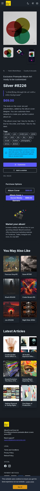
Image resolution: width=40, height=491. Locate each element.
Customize (21, 164)
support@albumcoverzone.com (14, 440)
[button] (3, 3)
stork (12, 137)
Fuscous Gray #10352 (13, 274)
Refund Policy (9, 455)
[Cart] (37, 3)
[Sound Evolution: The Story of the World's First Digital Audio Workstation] (11, 369)
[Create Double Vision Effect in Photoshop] (11, 344)
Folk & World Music (14, 71)
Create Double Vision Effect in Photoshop (10, 356)
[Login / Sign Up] (33, 3)
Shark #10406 (10, 297)
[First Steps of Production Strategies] (29, 393)
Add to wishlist (21, 170)
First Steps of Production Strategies (27, 405)
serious (7, 144)
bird (6, 137)
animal (33, 134)
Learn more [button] (30, 482)
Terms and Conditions (11, 450)
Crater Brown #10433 (30, 297)
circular (7, 140)
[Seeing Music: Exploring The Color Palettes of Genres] (29, 369)
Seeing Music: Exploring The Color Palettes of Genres (28, 381)
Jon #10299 (9, 320)
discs (30, 137)
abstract (15, 144)
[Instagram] (9, 466)
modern (15, 140)
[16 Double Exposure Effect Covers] (29, 344)
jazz (14, 134)
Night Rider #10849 (29, 320)
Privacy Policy (9, 453)
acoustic (7, 134)
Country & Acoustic (30, 71)
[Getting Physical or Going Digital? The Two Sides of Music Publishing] (11, 393)
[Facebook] (5, 466)
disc (24, 137)
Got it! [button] (20, 487)
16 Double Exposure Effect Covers (28, 356)
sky (18, 137)
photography (25, 140)
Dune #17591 (27, 274)
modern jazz (23, 134)
